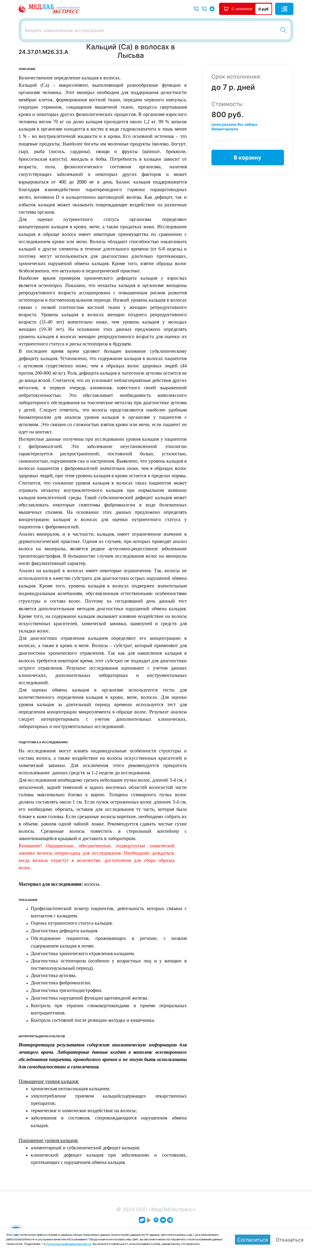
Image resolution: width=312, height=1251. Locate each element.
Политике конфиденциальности (68, 1244)
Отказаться (289, 1240)
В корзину (247, 157)
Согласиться (252, 1240)
